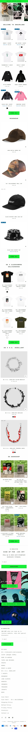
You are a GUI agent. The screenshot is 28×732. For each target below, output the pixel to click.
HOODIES (4, 681)
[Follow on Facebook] (2, 717)
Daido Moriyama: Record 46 (20, 534)
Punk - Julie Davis (20, 506)
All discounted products (13, 604)
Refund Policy (6, 705)
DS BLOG (6, 622)
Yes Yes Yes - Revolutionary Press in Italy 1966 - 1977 (21, 481)
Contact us (5, 713)
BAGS (2, 692)
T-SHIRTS (4, 673)
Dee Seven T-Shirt (21, 43)
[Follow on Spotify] (12, 717)
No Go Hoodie (7, 84)
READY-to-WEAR (6, 668)
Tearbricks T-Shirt (7, 65)
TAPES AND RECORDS (7, 660)
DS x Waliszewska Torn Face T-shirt (7, 310)
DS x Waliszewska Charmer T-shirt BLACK (7, 286)
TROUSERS (4, 687)
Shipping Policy (7, 702)
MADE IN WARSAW (9, 586)
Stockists (4, 710)
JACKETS (4, 689)
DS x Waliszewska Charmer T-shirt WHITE (7, 332)
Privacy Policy (6, 707)
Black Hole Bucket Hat (14, 250)
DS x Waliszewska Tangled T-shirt (21, 286)
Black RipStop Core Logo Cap (14, 216)
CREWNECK (4, 684)
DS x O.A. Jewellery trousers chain (14, 448)
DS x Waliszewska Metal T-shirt (21, 331)
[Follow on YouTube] (9, 717)
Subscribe (14, 566)
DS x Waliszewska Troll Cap (14, 183)
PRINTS (3, 663)
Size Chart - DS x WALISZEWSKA (12, 699)
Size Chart (5, 697)
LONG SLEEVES (5, 679)
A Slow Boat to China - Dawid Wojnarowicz (7, 534)
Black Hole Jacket (7, 104)
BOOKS (3, 665)
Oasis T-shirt (21, 65)
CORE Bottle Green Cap (14, 150)
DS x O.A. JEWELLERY (8, 671)
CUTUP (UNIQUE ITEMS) (8, 654)
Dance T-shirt (7, 43)
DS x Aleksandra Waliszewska (11, 652)
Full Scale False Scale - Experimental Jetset (7, 508)
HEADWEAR (4, 676)
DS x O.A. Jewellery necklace (14, 412)
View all (14, 113)
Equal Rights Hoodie (21, 84)
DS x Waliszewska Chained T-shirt (21, 310)
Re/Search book (7, 479)
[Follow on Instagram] (5, 717)
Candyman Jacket (20, 104)
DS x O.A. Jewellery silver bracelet (14, 379)
